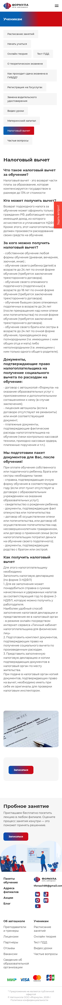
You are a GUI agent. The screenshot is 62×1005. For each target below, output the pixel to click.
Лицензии (10, 936)
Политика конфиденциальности (29, 1000)
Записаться (21, 769)
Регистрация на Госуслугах (24, 87)
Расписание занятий (20, 34)
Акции (8, 897)
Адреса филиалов (11, 890)
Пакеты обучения (10, 880)
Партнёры (10, 942)
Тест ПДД (43, 53)
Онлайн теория (17, 53)
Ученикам (41, 921)
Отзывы (9, 948)
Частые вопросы (17, 140)
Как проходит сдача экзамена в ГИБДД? (27, 75)
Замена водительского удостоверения (22, 99)
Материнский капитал (21, 120)
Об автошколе (14, 921)
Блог (7, 903)
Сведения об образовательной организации (15, 963)
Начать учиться (17, 43)
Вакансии (10, 954)
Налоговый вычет (18, 130)
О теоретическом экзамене (25, 63)
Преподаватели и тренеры (14, 928)
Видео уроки (15, 110)
